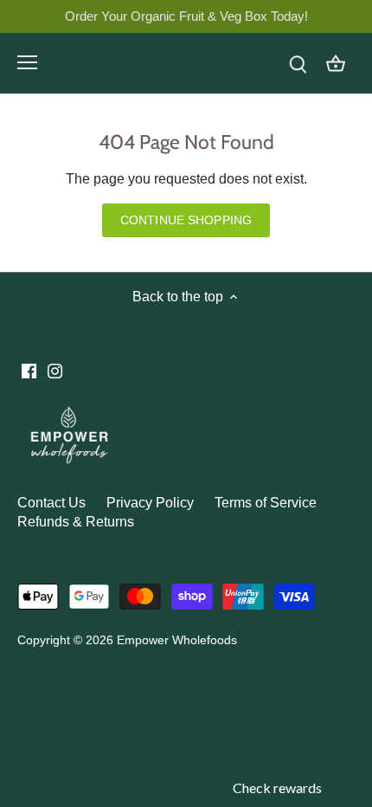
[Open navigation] (27, 62)
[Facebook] (29, 370)
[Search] (298, 63)
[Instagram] (55, 370)
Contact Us (51, 502)
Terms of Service (266, 502)
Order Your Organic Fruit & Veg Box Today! (186, 16)
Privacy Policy (150, 502)
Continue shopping (186, 220)
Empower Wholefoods (177, 640)
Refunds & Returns (75, 521)
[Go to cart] (335, 63)
